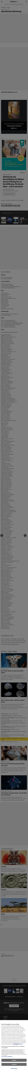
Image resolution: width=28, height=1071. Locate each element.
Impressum (21, 1044)
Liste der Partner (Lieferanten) (6, 1056)
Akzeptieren (14, 1060)
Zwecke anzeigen (14, 1068)
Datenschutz (16, 1044)
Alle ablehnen (14, 1064)
